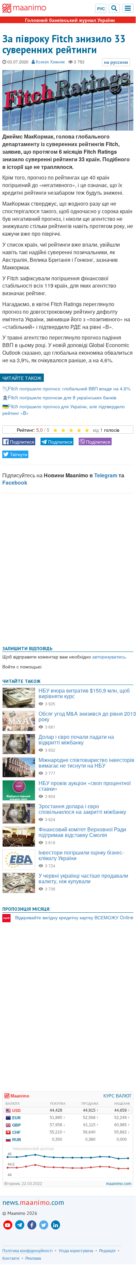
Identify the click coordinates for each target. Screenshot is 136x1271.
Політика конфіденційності (27, 1250)
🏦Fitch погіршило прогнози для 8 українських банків (59, 397)
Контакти (10, 1258)
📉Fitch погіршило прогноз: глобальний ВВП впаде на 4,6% (66, 388)
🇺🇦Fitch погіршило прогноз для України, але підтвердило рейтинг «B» (63, 409)
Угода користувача (76, 1250)
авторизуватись (108, 656)
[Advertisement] (68, 568)
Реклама (33, 1258)
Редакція (107, 1250)
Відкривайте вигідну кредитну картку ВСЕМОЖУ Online (74, 917)
